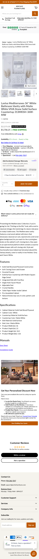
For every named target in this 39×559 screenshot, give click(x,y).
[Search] (35, 13)
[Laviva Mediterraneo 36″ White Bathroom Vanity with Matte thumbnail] (4, 93)
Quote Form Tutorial (30, 416)
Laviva (9, 42)
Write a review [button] (19, 455)
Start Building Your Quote (19, 423)
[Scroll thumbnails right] (36, 94)
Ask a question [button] (19, 460)
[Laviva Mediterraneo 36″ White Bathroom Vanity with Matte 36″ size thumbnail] (12, 93)
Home (4, 42)
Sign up (31, 525)
